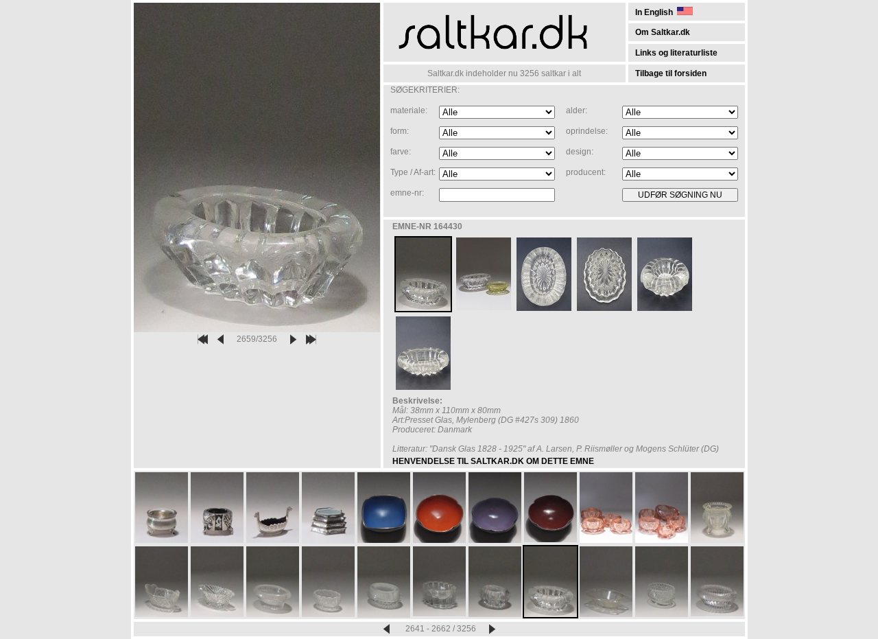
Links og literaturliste (676, 53)
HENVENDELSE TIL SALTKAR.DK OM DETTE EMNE (493, 461)
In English (656, 12)
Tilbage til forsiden (671, 73)
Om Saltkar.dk (662, 32)
